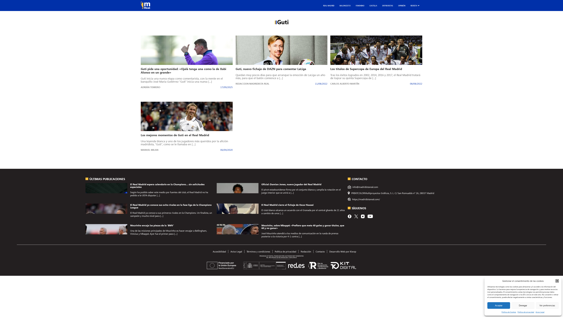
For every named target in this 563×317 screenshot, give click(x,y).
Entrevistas (387, 5)
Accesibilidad (219, 251)
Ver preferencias (547, 305)
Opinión (401, 5)
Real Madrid (328, 5)
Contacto (320, 251)
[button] (557, 280)
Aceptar (498, 305)
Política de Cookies (509, 312)
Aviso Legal (540, 312)
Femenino (360, 5)
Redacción (306, 251)
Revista (414, 5)
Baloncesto (345, 5)
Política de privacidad (526, 312)
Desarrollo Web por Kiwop (342, 251)
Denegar (523, 305)
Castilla (373, 5)
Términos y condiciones (258, 251)
